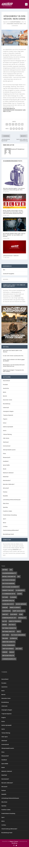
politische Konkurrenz (18, 635)
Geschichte (6, 388)
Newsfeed (5, 476)
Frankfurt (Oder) (7, 511)
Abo (4, 269)
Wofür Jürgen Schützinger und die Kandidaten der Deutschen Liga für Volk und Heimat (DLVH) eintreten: (13, 212)
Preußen (5, 638)
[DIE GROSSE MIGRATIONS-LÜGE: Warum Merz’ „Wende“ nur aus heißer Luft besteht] (14, 224)
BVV (19, 576)
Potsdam (5, 384)
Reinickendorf (7, 480)
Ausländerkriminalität (9, 573)
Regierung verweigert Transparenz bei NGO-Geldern (13, 370)
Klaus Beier (13, 614)
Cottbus (5, 526)
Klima (20, 614)
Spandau (5, 507)
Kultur (4, 423)
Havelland (5, 461)
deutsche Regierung (8, 583)
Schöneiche (13, 638)
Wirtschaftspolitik (8, 655)
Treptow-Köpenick (8, 415)
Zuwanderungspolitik (9, 659)
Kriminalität (22, 618)
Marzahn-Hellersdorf (8, 484)
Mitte (4, 522)
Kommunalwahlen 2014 (9, 618)
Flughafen (13, 597)
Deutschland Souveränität (10, 587)
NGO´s (18, 631)
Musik (4, 469)
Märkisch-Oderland (8, 472)
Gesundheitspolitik (8, 600)
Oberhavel (6, 442)
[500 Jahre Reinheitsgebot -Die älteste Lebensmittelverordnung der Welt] (14, 175)
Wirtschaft (6, 488)
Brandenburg (6, 403)
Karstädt (5, 614)
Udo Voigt (19, 648)
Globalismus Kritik (8, 604)
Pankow (5, 492)
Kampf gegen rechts (19, 611)
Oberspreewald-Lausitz (9, 449)
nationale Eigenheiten (9, 628)
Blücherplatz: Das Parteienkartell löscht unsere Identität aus (14, 365)
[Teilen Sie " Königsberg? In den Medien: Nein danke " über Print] (22, 124)
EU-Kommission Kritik (8, 593)
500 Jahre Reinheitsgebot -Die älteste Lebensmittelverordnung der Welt (14, 189)
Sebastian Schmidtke (8, 642)
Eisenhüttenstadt (8, 590)
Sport (4, 519)
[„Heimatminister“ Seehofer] (14, 246)
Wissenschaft (6, 457)
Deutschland (10, 23)
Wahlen (11, 652)
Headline (5, 607)
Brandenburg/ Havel (8, 534)
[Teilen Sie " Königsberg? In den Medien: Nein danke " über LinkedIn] (16, 124)
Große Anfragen (21, 604)
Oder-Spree (6, 438)
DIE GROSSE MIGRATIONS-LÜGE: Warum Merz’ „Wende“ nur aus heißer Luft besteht (14, 235)
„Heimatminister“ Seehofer (11, 255)
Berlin (4, 392)
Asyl (11, 569)
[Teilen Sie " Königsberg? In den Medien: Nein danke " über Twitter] (9, 124)
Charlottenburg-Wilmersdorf (11, 530)
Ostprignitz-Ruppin (8, 411)
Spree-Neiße (6, 465)
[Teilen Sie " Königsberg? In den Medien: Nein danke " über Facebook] (6, 124)
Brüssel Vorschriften (8, 576)
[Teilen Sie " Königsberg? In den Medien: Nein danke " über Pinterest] (13, 124)
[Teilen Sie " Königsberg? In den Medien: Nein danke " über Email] (19, 124)
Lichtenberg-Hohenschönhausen (11, 499)
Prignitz (5, 419)
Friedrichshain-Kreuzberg (10, 515)
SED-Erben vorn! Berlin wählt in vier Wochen (12, 351)
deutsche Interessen (8, 580)
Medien (4, 624)
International (6, 446)
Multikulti (12, 624)
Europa (19, 593)
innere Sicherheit (15, 607)
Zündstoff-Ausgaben (8, 273)
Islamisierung (6, 611)
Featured (5, 597)
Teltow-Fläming (7, 434)
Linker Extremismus (15, 621)
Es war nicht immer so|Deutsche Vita (13, 355)
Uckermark (6, 407)
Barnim (5, 396)
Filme (4, 453)
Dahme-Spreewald (8, 426)
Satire (4, 430)
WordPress (14, 843)
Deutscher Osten (18, 23)
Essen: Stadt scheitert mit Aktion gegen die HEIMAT (14, 360)
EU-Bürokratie (20, 590)
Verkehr (4, 652)
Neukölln (5, 496)
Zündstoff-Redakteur (15, 22)
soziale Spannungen (8, 645)
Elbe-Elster (6, 503)
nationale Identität (8, 631)
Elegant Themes (14, 841)
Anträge (5, 569)
